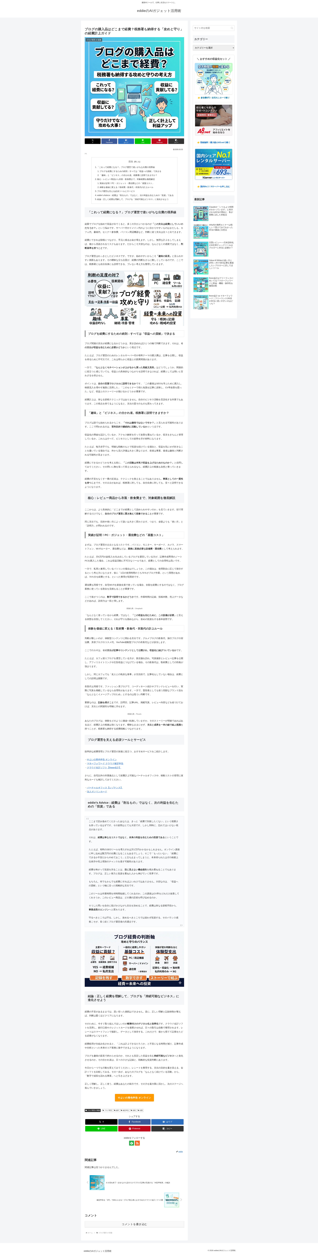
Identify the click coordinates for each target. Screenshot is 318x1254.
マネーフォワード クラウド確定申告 (105, 763)
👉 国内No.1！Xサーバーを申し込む (213, 186)
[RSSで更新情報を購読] (137, 1143)
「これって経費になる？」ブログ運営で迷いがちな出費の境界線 (126, 167)
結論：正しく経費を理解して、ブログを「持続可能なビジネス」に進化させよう (133, 199)
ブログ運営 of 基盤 (93, 1110)
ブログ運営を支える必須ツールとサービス (116, 191)
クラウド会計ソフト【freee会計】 (104, 767)
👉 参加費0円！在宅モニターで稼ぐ (214, 98)
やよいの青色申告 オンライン (102, 759)
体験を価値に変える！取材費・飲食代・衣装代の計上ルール (126, 187)
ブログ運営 (108, 1110)
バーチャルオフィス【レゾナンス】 (105, 787)
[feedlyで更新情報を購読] (131, 1143)
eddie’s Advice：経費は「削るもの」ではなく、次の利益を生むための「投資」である (135, 195)
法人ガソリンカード (97, 791)
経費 (141, 1110)
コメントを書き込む (134, 1224)
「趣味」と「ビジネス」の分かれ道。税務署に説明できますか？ (128, 175)
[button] (176, 141)
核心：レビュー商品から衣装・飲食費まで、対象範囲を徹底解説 (126, 179)
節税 (134, 1110)
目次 (131, 161)
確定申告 (126, 1110)
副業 (117, 1110)
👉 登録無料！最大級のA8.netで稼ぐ (213, 142)
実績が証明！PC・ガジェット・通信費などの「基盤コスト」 (127, 183)
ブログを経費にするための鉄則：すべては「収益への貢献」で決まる (130, 171)
